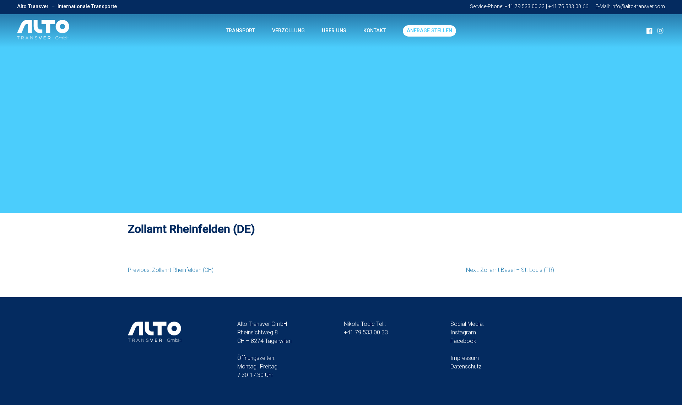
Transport (240, 31)
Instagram (463, 332)
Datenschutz (465, 366)
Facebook (463, 341)
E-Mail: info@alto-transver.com (630, 7)
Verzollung (288, 31)
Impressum (464, 358)
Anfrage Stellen (429, 31)
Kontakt (374, 31)
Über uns (334, 31)
